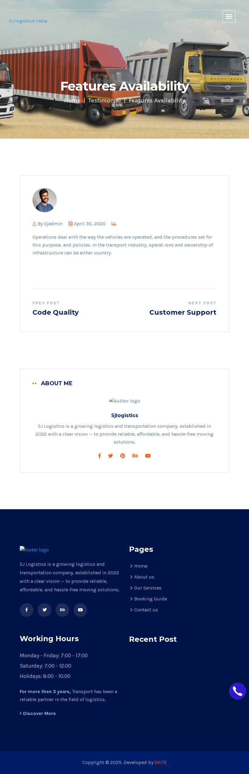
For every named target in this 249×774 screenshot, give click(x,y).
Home (72, 100)
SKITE (161, 762)
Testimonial (104, 100)
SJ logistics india (28, 21)
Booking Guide (150, 599)
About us (144, 577)
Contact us (146, 610)
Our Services (148, 588)
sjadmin (53, 223)
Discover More (39, 713)
